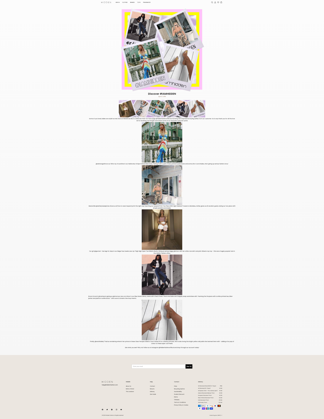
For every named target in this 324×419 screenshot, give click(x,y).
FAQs (175, 386)
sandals (160, 208)
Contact (152, 386)
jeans (211, 296)
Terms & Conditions (180, 402)
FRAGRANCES (147, 2)
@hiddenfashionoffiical (166, 347)
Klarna (176, 397)
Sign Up (189, 366)
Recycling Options (179, 389)
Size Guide (153, 394)
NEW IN (118, 2)
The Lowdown (130, 391)
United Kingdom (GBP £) (215, 415)
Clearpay (176, 399)
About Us (128, 386)
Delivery (152, 391)
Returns (152, 389)
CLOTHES (124, 2)
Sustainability (178, 391)
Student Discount (179, 394)
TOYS (138, 2)
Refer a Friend (130, 389)
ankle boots (106, 298)
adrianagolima (102, 164)
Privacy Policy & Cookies (181, 405)
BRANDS (132, 2)
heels (171, 343)
